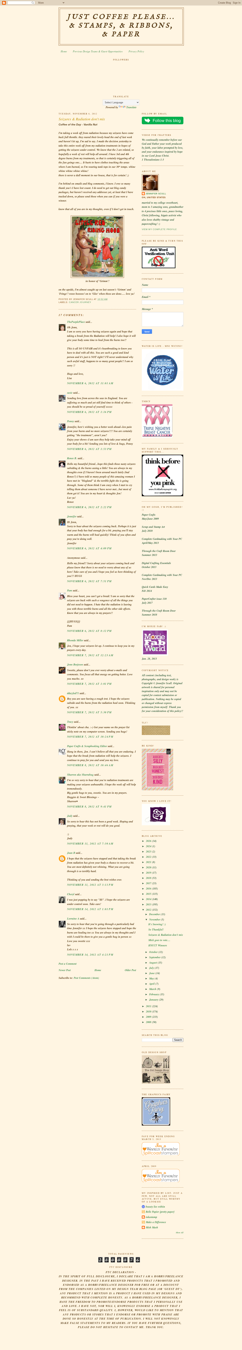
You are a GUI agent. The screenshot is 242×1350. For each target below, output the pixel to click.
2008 (149, 1022)
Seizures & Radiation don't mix (82, 118)
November (155, 919)
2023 (149, 851)
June (152, 973)
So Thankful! (156, 929)
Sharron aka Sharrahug (80, 775)
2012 (149, 910)
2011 (149, 1006)
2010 (149, 1011)
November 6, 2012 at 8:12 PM (89, 631)
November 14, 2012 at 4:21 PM (90, 955)
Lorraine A (73, 918)
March (153, 989)
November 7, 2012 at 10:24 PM (90, 737)
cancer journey (80, 302)
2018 (149, 878)
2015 (149, 894)
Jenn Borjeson (75, 664)
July (152, 968)
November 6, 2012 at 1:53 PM (89, 449)
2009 (149, 1017)
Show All (179, 1232)
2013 (149, 904)
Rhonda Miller (75, 640)
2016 (149, 888)
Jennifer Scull (156, 193)
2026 (149, 841)
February (154, 994)
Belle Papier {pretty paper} (160, 1212)
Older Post (130, 970)
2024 (149, 846)
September (155, 957)
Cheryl (70, 894)
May (152, 978)
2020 (149, 867)
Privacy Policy (136, 51)
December (155, 914)
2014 (149, 899)
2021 (149, 862)
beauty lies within (155, 1207)
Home (64, 51)
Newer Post (65, 970)
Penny (70, 421)
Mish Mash (152, 1227)
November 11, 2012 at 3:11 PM (90, 885)
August (153, 962)
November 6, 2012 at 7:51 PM (89, 581)
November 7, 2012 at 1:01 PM (89, 684)
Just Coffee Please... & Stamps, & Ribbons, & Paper (121, 26)
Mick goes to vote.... (159, 940)
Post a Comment (68, 964)
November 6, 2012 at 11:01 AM (90, 383)
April (152, 984)
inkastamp (151, 1217)
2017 (149, 883)
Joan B (71, 853)
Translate (131, 107)
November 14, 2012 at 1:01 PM (90, 909)
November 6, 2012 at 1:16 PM (89, 412)
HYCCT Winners (157, 945)
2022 (149, 857)
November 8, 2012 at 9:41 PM (89, 806)
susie (69, 393)
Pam (69, 590)
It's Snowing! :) (157, 924)
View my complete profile (159, 229)
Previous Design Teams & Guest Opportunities (98, 51)
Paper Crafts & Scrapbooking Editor (87, 746)
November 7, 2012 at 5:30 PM (89, 712)
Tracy (70, 722)
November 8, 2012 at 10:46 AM (90, 765)
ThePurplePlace (76, 322)
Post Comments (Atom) (86, 978)
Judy (69, 816)
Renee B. (72, 458)
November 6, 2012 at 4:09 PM (89, 548)
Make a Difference (156, 1222)
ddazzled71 (73, 693)
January (154, 999)
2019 (149, 873)
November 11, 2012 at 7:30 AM (90, 843)
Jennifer (71, 516)
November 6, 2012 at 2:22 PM (89, 507)
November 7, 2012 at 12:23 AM (90, 655)
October (153, 952)
